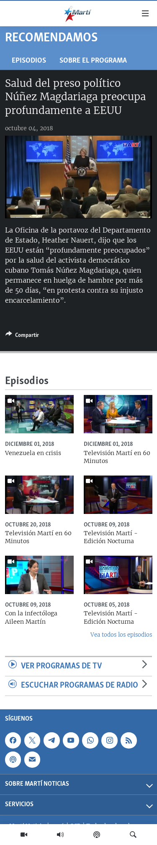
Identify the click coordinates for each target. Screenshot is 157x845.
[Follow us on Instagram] (109, 740)
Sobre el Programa (93, 61)
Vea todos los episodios (121, 634)
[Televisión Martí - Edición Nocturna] (118, 495)
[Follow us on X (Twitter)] (32, 740)
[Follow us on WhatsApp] (90, 740)
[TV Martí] (23, 834)
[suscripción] (32, 759)
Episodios (29, 61)
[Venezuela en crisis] (39, 414)
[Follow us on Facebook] (13, 740)
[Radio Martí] (60, 834)
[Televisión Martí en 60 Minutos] (118, 414)
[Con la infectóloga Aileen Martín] (39, 575)
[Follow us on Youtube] (71, 740)
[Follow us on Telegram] (51, 740)
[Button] (22, 336)
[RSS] (128, 740)
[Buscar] (133, 834)
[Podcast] (96, 834)
